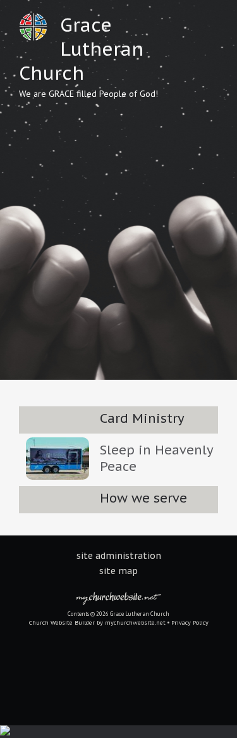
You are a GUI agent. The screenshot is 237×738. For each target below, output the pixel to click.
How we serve (143, 498)
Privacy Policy (190, 622)
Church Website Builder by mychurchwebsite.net (97, 622)
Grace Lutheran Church (81, 49)
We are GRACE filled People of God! (88, 93)
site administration (118, 555)
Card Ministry (142, 418)
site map (118, 571)
